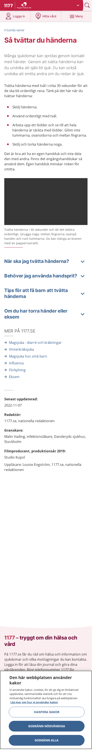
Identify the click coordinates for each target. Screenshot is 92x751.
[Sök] (87, 5)
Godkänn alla (46, 740)
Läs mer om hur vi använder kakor (34, 702)
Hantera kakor (46, 712)
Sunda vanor (15, 30)
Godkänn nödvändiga (46, 726)
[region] (46, 710)
